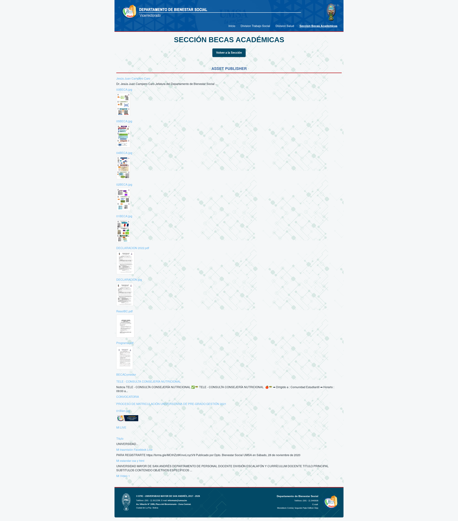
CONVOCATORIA (127, 397)
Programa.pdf (124, 343)
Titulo (119, 438)
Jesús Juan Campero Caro (133, 78)
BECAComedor (126, 374)
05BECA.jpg (124, 121)
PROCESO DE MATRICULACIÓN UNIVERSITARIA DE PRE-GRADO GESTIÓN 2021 (171, 404)
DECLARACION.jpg (129, 279)
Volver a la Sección (229, 52)
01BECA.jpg (124, 216)
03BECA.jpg (124, 89)
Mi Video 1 (123, 476)
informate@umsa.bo (177, 500)
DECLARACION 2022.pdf (132, 248)
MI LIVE (121, 427)
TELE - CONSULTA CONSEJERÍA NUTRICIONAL (148, 381)
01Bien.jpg (123, 411)
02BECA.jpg (124, 184)
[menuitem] (232, 26)
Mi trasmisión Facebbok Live (134, 450)
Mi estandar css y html (130, 461)
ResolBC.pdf (124, 311)
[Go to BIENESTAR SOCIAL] (129, 12)
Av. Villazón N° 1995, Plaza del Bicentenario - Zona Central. (163, 504)
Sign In (334, 5)
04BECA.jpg (124, 153)
